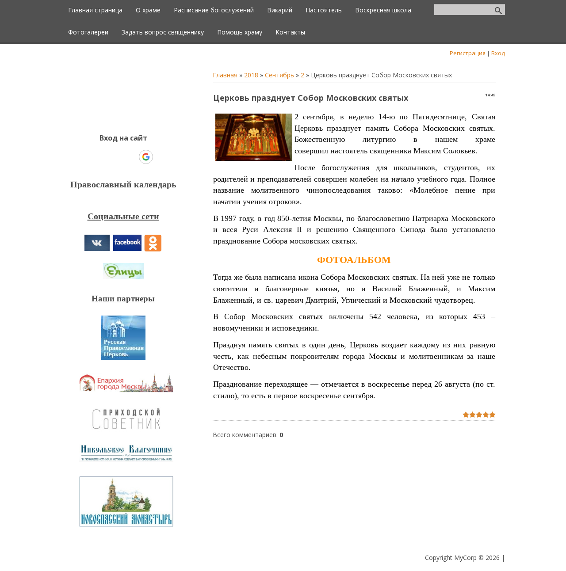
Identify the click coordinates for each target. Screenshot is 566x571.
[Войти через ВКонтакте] (100, 157)
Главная (225, 75)
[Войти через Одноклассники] (161, 157)
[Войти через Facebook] (115, 157)
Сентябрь (279, 75)
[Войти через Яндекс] (130, 157)
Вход (498, 53)
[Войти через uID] (85, 157)
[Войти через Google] (146, 157)
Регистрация (468, 53)
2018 (251, 75)
